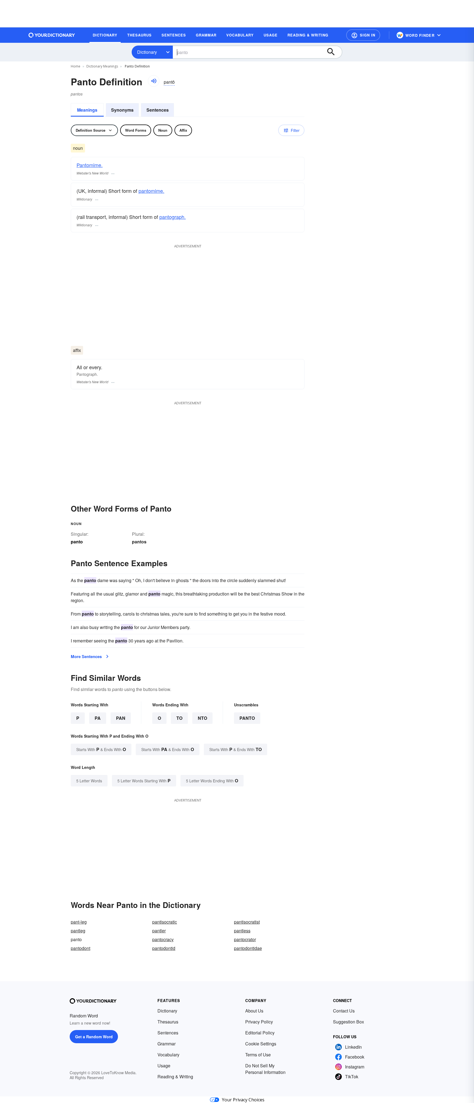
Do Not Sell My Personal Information (265, 1068)
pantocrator (245, 939)
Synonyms (122, 110)
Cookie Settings (260, 1043)
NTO (202, 718)
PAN (120, 718)
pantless (242, 930)
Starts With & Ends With (101, 749)
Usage (163, 1065)
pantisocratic (164, 922)
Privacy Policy (259, 1022)
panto (247, 718)
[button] (363, 35)
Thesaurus (167, 1022)
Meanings (87, 110)
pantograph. (172, 216)
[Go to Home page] (52, 35)
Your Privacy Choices (243, 1100)
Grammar (166, 1043)
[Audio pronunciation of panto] (153, 81)
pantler (159, 930)
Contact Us (344, 1011)
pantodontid (163, 948)
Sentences (157, 110)
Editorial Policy (260, 1032)
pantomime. (151, 190)
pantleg (78, 930)
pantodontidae (248, 948)
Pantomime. (90, 164)
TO (179, 718)
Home (75, 66)
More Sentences (86, 656)
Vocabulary (168, 1054)
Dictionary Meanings (102, 66)
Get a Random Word (94, 1036)
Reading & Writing (175, 1076)
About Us (254, 1011)
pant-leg (79, 922)
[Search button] (333, 52)
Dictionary (147, 52)
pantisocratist (247, 922)
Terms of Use (258, 1054)
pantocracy (163, 939)
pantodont (80, 948)
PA (98, 718)
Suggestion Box (348, 1022)
